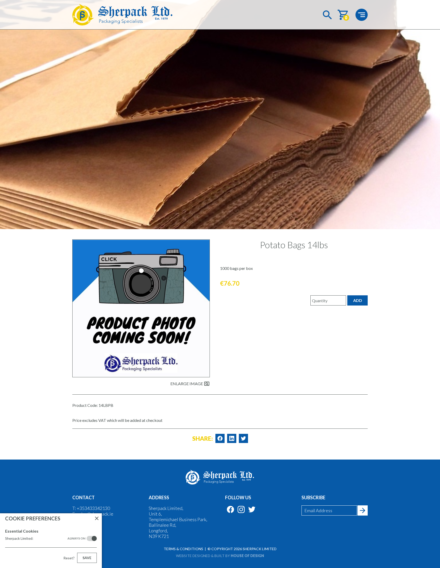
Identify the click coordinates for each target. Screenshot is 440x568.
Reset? (69, 558)
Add (357, 300)
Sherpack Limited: (45, 538)
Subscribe (313, 497)
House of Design (247, 555)
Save (86, 558)
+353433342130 (93, 508)
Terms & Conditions (183, 549)
